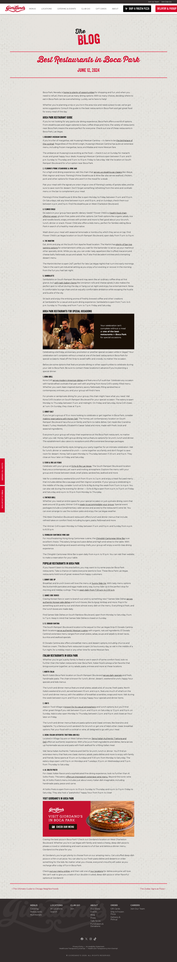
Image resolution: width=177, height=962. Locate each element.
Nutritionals (36, 915)
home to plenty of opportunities (78, 92)
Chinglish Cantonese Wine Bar (110, 538)
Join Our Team (138, 909)
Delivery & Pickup (115, 918)
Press (93, 918)
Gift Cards (101, 9)
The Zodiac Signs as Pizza (152, 889)
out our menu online (59, 871)
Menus (32, 9)
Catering (34, 909)
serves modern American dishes (68, 380)
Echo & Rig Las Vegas (82, 466)
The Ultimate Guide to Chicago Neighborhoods (35, 889)
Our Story (95, 909)
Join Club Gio (166, 2)
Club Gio (85, 9)
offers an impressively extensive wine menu (87, 777)
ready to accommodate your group (97, 504)
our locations (97, 871)
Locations (46, 9)
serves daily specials (112, 675)
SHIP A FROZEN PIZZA (139, 8)
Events (93, 912)
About (115, 9)
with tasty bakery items (65, 283)
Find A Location (2, 499)
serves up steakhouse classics (108, 172)
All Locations (56, 909)
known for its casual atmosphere (80, 707)
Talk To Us (95, 921)
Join (72, 909)
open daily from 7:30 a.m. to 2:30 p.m (97, 590)
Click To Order (2, 472)
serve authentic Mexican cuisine (72, 630)
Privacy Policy (78, 946)
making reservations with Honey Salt (60, 419)
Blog (92, 915)
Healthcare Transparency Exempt (72, 948)
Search (53, 912)
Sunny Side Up (99, 583)
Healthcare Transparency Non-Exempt (103, 948)
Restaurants (36, 912)
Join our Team (153, 2)
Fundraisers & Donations (96, 925)
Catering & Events (66, 9)
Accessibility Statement (95, 946)
